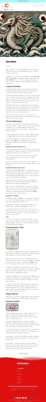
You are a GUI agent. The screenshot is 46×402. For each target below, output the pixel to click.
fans (34, 331)
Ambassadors (20, 373)
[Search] (34, 5)
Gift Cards (19, 379)
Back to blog (24, 353)
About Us (19, 371)
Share (8, 66)
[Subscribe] (33, 389)
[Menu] (2, 5)
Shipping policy (19, 401)
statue (14, 298)
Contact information (28, 401)
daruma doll (25, 206)
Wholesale (19, 382)
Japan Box (6, 9)
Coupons (19, 376)
